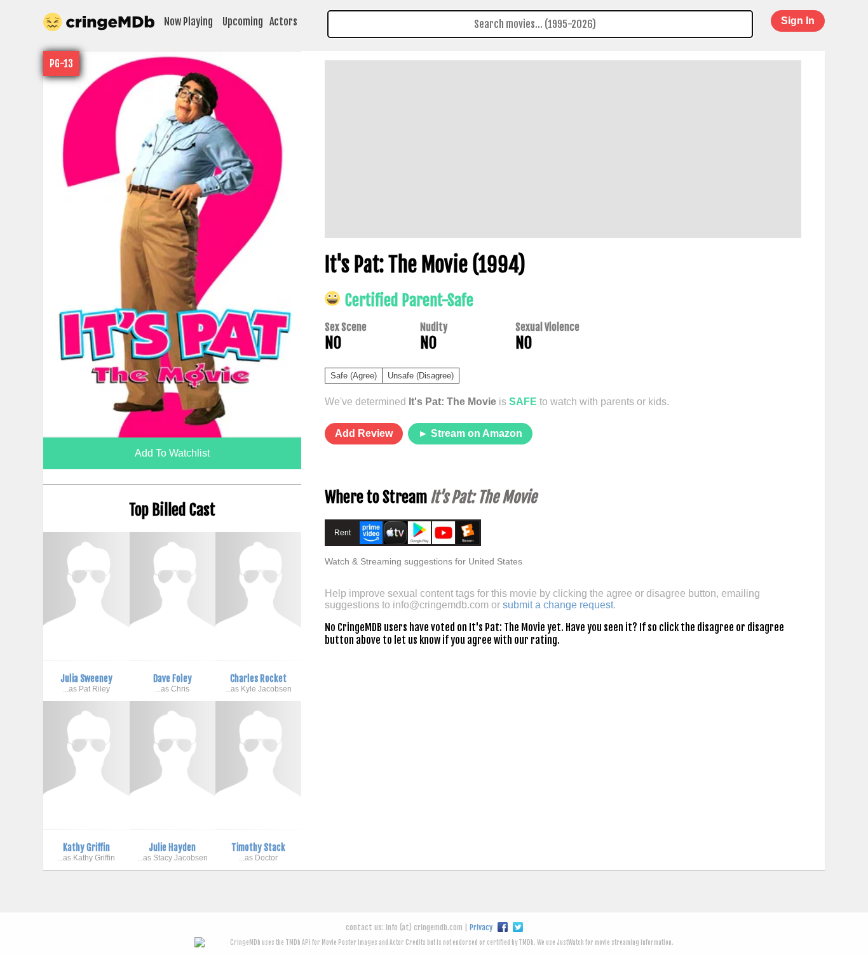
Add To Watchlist (172, 453)
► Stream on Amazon (470, 433)
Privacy (481, 927)
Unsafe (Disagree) (421, 375)
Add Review (364, 433)
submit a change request (558, 604)
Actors (283, 21)
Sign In (798, 20)
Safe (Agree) (353, 375)
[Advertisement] (563, 149)
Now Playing (188, 21)
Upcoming (242, 21)
